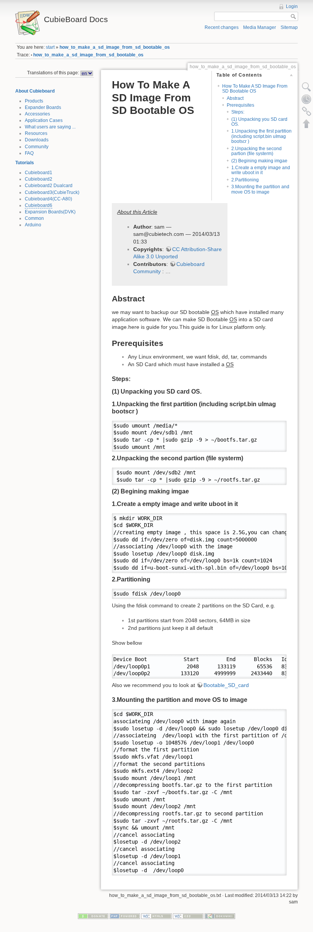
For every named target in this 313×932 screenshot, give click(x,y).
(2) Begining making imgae (259, 160)
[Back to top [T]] (306, 123)
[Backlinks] (306, 111)
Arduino (33, 224)
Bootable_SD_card (226, 685)
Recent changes (222, 27)
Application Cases (44, 120)
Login (292, 6)
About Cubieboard (35, 91)
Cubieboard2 (38, 179)
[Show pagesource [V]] (306, 87)
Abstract (235, 98)
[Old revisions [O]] (306, 99)
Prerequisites (240, 105)
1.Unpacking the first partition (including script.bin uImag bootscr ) (261, 136)
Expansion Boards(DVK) (50, 212)
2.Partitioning (245, 180)
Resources (36, 133)
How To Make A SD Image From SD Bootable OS (254, 88)
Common (34, 218)
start (50, 47)
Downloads (36, 140)
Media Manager (259, 27)
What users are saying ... (50, 127)
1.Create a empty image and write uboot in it (260, 170)
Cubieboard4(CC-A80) (48, 199)
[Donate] (93, 915)
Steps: (237, 112)
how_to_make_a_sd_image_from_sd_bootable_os (115, 47)
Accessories (37, 114)
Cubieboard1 (38, 172)
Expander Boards (43, 107)
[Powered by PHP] (125, 915)
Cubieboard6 (38, 205)
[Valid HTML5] (156, 915)
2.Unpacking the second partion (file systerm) (256, 151)
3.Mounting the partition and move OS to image (260, 189)
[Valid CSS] (188, 915)
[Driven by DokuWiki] (220, 915)
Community (36, 146)
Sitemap (289, 27)
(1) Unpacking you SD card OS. (259, 122)
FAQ (29, 153)
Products (34, 101)
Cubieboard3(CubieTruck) (52, 192)
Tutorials (24, 162)
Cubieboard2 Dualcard (49, 185)
